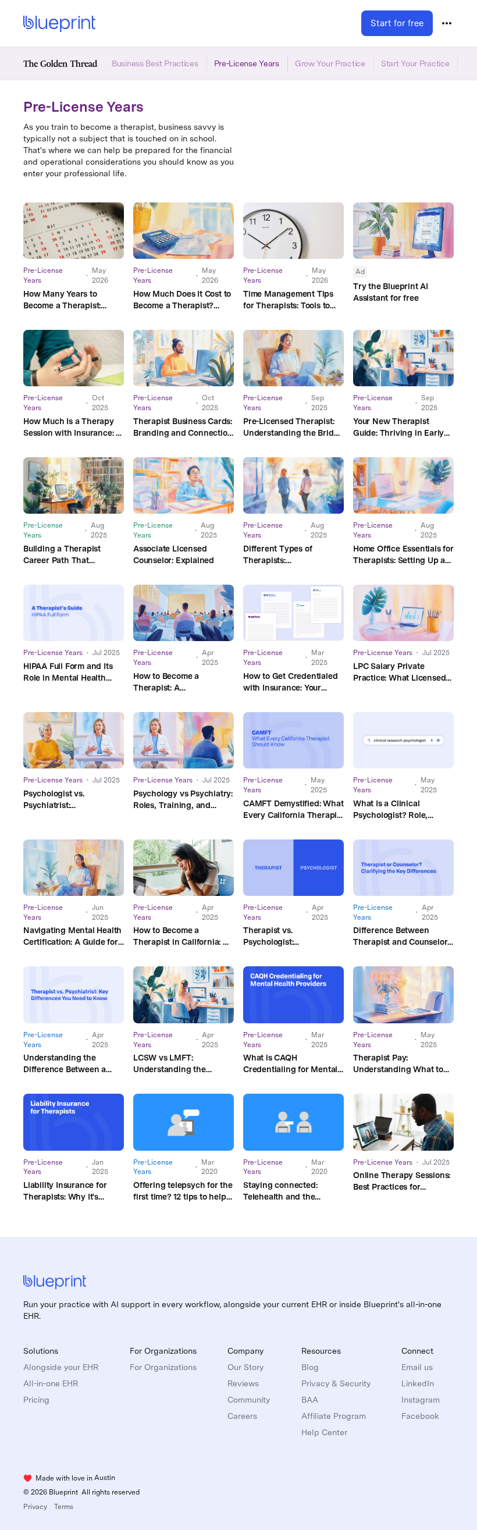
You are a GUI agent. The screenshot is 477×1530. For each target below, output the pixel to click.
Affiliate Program (333, 1416)
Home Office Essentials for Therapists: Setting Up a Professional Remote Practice (403, 555)
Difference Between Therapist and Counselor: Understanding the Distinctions (401, 937)
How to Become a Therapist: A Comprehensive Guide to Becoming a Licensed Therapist (180, 682)
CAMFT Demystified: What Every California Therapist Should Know (293, 810)
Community (248, 1399)
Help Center (324, 1432)
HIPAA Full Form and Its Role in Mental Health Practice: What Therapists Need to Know (72, 672)
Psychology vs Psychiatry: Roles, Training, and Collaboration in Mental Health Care (183, 800)
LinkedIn (417, 1383)
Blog (310, 1367)
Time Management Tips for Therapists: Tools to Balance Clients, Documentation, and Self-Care (291, 300)
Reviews (243, 1383)
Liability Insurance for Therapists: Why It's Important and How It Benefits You (64, 1191)
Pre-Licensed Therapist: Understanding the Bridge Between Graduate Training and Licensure (293, 428)
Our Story (245, 1367)
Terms (63, 1507)
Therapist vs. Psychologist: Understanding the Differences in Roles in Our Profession (286, 937)
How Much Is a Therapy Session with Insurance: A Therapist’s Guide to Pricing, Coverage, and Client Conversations (72, 428)
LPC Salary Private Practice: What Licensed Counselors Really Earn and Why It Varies (399, 672)
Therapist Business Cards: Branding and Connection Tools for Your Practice (182, 428)
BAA (309, 1399)
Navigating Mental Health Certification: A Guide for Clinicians (72, 937)
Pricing (36, 1399)
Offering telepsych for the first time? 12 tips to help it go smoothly (183, 1191)
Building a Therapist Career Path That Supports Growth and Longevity (64, 555)
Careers (242, 1416)
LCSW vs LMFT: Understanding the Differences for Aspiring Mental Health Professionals (179, 1064)
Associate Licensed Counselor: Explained (173, 554)
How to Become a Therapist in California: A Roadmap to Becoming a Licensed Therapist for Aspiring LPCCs (181, 937)
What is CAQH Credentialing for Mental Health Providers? (290, 1064)
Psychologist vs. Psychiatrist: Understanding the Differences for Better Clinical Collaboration (64, 800)
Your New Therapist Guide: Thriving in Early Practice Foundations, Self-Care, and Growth (398, 428)
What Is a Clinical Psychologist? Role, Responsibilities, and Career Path (393, 810)
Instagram (420, 1399)
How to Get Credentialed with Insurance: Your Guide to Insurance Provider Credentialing (290, 682)
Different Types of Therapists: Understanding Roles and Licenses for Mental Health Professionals (292, 555)
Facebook (420, 1416)
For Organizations (163, 1367)
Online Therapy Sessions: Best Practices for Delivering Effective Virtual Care (401, 1181)
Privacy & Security (336, 1383)
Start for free (397, 23)
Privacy (35, 1507)
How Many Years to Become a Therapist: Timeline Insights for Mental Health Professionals (62, 300)
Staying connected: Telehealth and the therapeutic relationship (289, 1191)
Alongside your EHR (60, 1367)
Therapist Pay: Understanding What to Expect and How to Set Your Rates (398, 1064)
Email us (417, 1367)
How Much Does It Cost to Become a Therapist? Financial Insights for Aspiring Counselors (182, 300)
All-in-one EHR (50, 1383)
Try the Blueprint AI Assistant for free (390, 292)
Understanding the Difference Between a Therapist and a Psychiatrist (64, 1064)
